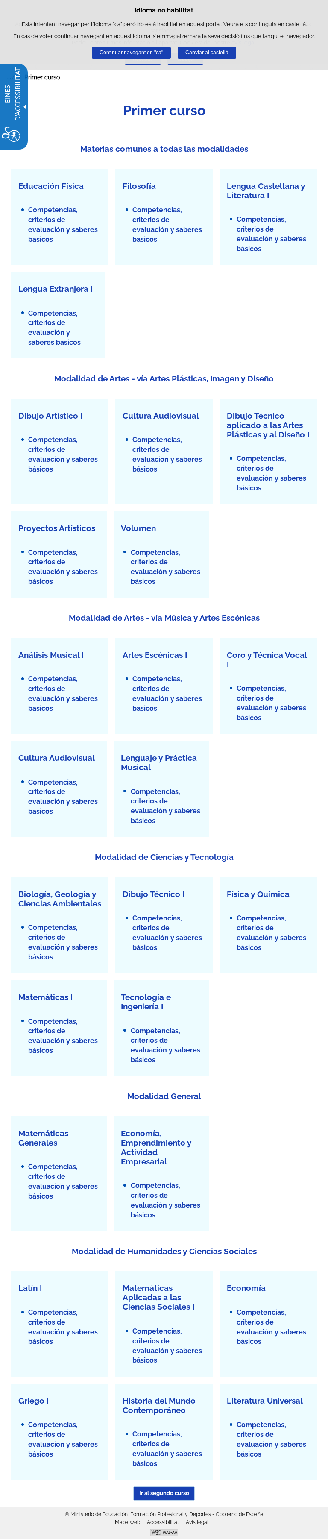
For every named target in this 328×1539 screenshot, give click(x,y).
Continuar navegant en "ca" (131, 53)
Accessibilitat (163, 1522)
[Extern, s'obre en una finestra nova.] (164, 1533)
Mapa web (127, 1522)
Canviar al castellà (206, 53)
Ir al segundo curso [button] (164, 1493)
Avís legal (197, 1522)
